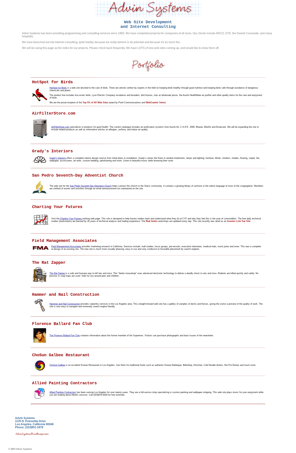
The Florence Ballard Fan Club (65, 335)
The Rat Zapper (58, 273)
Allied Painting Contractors (63, 392)
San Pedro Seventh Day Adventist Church (91, 186)
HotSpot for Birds (58, 87)
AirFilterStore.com (60, 127)
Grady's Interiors (58, 158)
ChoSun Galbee (57, 365)
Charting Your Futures (70, 218)
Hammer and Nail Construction (65, 304)
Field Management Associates (66, 246)
